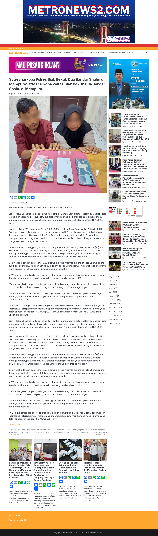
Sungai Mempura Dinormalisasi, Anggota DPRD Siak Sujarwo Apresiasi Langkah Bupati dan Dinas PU (134, 180)
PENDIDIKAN (67, 53)
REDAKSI (130, 53)
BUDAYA (41, 53)
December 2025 (115, 307)
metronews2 (34, 93)
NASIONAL (57, 53)
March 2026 (114, 296)
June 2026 (113, 284)
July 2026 (113, 280)
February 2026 (115, 300)
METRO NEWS (14, 515)
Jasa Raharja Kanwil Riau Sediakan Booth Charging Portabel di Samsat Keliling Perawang (134, 149)
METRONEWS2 (18, 52)
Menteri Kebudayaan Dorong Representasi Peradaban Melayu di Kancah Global (132, 251)
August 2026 (114, 276)
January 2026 (114, 303)
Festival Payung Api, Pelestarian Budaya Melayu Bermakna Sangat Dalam (135, 264)
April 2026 (113, 292)
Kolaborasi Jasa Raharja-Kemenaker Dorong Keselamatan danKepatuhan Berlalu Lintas (95, 468)
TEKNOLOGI (83, 53)
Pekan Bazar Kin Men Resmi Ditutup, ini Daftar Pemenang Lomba (135, 224)
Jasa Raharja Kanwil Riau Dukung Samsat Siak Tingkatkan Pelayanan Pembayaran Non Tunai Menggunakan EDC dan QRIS (135, 134)
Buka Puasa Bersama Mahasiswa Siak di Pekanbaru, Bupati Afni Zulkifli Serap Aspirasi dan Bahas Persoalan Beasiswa (134, 164)
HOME (34, 53)
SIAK (18, 424)
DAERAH (92, 53)
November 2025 (115, 311)
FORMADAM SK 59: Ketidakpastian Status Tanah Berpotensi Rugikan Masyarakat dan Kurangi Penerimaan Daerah (134, 118)
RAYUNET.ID (101, 533)
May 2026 (113, 288)
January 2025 (114, 323)
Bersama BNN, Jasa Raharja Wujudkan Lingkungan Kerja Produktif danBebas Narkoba (69, 468)
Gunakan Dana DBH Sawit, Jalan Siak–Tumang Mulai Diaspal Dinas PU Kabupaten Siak (135, 194)
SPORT (75, 53)
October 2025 (115, 315)
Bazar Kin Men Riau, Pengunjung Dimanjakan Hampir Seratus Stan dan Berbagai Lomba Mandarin (134, 237)
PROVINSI (101, 53)
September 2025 (116, 319)
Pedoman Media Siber (116, 53)
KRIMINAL (49, 53)
